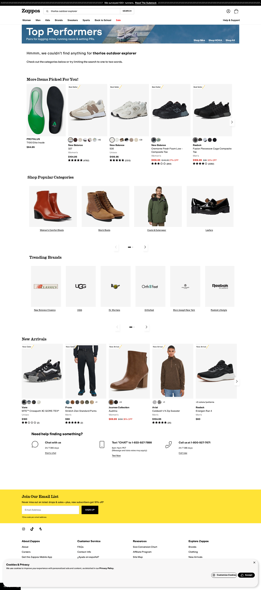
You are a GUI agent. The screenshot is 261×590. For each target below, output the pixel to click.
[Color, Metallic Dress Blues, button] (29, 402)
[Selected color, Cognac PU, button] (111, 402)
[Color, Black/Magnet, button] (126, 139)
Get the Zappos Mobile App (37, 557)
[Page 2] (132, 247)
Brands (192, 546)
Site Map (138, 557)
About (25, 546)
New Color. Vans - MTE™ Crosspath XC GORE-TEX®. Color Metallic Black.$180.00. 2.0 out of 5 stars (42, 384)
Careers (26, 551)
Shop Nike (199, 40)
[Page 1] (129, 247)
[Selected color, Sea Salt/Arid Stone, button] (112, 139)
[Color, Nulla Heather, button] (154, 402)
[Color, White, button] (38, 402)
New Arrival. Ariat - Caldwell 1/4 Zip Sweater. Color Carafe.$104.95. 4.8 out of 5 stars (172, 384)
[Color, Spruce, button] (87, 402)
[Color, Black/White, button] (214, 139)
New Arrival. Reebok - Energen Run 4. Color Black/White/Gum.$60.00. (216, 382)
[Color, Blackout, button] (33, 402)
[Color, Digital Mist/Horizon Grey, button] (85, 139)
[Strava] (40, 529)
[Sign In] (228, 11)
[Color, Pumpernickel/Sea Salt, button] (75, 139)
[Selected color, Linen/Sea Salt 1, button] (70, 139)
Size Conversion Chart (145, 546)
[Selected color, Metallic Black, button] (24, 402)
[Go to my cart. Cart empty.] (236, 11)
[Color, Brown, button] (200, 139)
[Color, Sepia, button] (72, 402)
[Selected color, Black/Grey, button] (153, 139)
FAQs (80, 546)
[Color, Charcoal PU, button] (116, 402)
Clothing (193, 551)
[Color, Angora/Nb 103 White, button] (94, 139)
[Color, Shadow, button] (77, 402)
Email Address (33, 509)
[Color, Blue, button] (209, 139)
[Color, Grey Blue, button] (67, 402)
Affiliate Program (142, 551)
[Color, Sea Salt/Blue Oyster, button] (116, 139)
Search (127, 11)
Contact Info (84, 551)
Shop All (230, 40)
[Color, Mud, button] (82, 402)
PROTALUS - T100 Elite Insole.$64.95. (46, 116)
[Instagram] (23, 529)
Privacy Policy (106, 568)
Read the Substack (145, 2)
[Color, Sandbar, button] (91, 402)
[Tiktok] (32, 529)
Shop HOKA (215, 40)
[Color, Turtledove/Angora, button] (136, 139)
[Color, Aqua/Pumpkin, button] (158, 139)
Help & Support (231, 20)
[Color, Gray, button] (205, 139)
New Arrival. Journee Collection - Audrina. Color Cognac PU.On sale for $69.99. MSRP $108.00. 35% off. (129, 382)
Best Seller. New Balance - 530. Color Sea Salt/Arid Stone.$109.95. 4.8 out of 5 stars (129, 123)
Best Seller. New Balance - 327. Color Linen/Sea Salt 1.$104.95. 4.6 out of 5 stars (87, 123)
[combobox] (82, 11)
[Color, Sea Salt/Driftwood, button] (131, 139)
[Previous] (115, 247)
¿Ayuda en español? (88, 557)
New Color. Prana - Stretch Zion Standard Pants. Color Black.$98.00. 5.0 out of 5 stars (85, 384)
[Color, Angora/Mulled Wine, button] (89, 139)
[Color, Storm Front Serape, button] (159, 402)
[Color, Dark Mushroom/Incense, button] (121, 139)
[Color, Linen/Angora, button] (80, 139)
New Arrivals (195, 557)
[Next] (232, 122)
